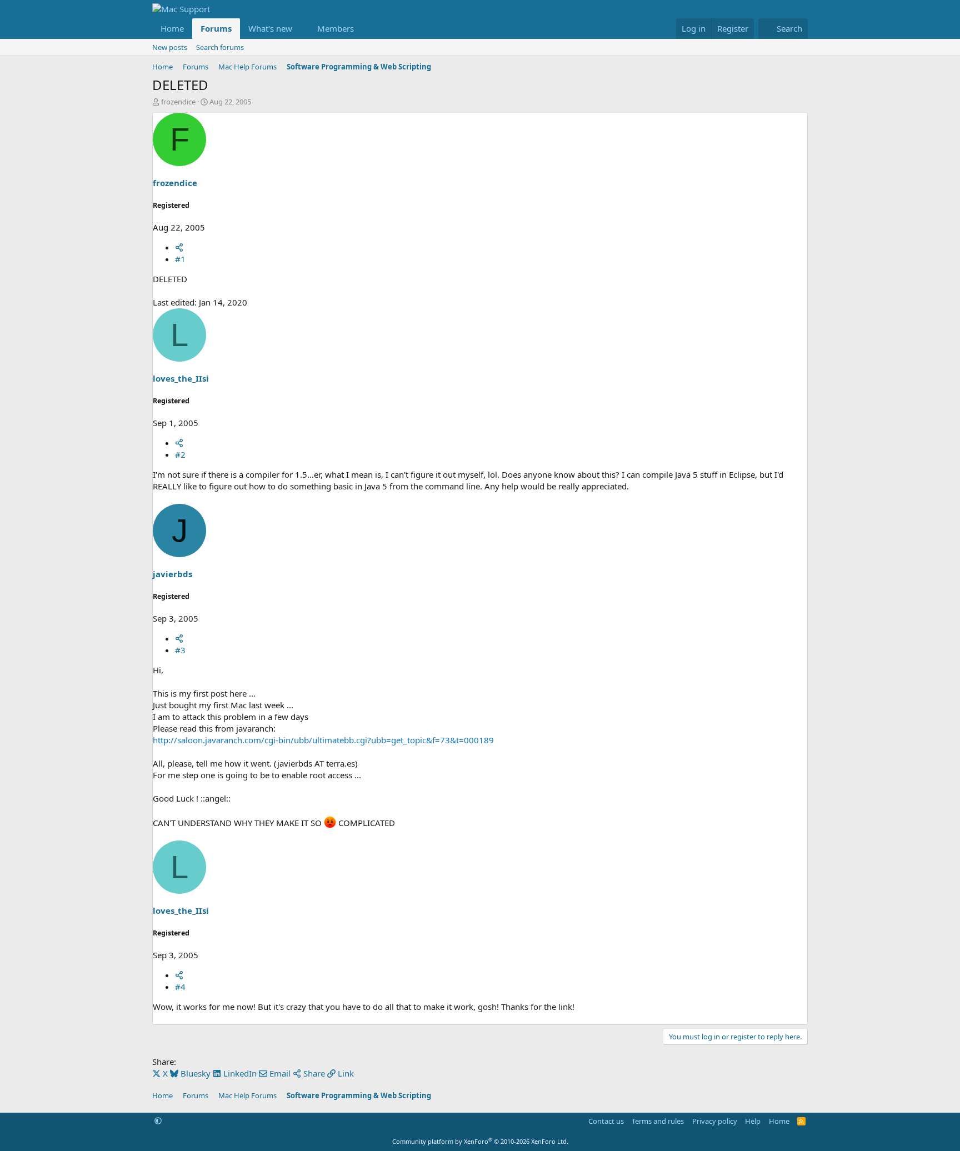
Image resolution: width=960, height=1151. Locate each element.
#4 (180, 986)
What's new (270, 28)
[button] (301, 28)
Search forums (220, 47)
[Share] (179, 247)
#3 (180, 649)
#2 (180, 454)
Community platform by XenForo (480, 1141)
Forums (216, 28)
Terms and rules (658, 1121)
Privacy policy (714, 1121)
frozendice (178, 102)
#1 (180, 258)
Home (172, 28)
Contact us (606, 1121)
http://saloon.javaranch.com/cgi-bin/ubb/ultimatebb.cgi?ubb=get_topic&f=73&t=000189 (323, 739)
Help (753, 1121)
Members (335, 28)
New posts (169, 47)
